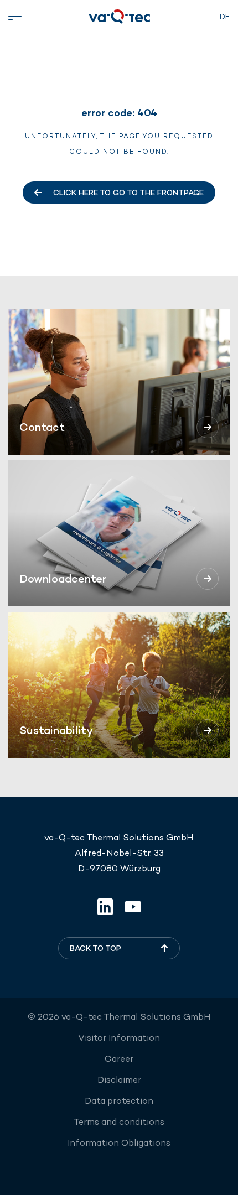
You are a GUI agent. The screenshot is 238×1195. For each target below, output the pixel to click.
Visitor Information (119, 1037)
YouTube (133, 906)
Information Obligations (119, 1143)
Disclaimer (119, 1079)
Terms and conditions (119, 1122)
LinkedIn (105, 906)
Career (119, 1058)
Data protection (119, 1100)
